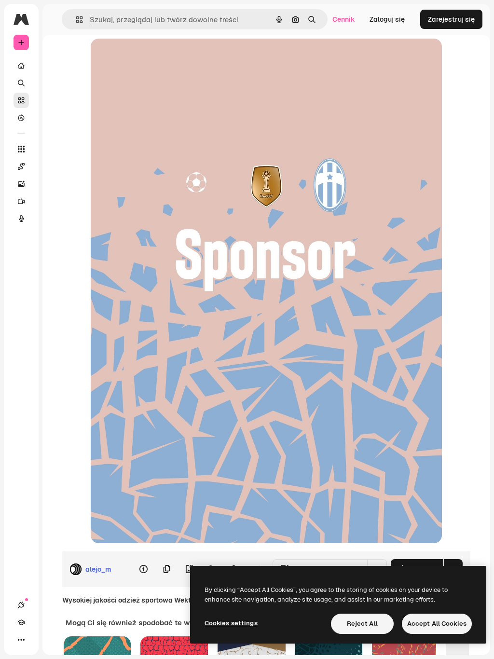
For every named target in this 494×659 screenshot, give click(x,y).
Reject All (362, 623)
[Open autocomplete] (75, 19)
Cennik (343, 19)
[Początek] (21, 65)
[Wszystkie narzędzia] (21, 149)
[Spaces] (21, 166)
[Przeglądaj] (21, 117)
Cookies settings (231, 623)
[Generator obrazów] (21, 184)
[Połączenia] (21, 605)
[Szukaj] (21, 83)
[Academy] (21, 622)
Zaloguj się (387, 19)
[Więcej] (21, 639)
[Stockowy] (21, 100)
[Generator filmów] (21, 201)
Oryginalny (157, 56)
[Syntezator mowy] (21, 218)
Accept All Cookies (437, 623)
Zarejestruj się (451, 19)
